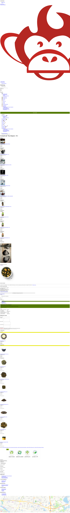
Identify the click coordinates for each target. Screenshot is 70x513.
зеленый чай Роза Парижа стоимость (39, 447)
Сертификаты (4, 105)
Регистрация (3, 2)
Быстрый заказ (2, 158)
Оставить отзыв (2, 330)
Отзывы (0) (3, 302)
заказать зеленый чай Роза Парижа (22, 447)
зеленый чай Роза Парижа (5, 447)
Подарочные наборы (5, 104)
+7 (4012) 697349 (2, 81)
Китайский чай (5, 94)
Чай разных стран (4, 115)
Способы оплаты (5, 107)
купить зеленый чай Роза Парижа (13, 447)
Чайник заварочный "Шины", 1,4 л (4, 154)
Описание (3, 301)
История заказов (4, 489)
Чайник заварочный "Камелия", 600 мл (5, 185)
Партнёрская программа (5, 485)
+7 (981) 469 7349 (2, 82)
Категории (3, 114)
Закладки (3, 490)
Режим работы (5, 109)
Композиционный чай (6, 117)
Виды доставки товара (6, 108)
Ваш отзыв (1, 321)
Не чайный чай (4, 118)
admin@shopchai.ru (4, 83)
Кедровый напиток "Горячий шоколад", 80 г (5, 206)
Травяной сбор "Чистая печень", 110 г (5, 237)
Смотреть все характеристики (4, 291)
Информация (4, 106)
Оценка (1, 317)
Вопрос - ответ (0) (4, 303)
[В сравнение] (0, 147)
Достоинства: (2, 324)
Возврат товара (4, 481)
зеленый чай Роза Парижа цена (30, 447)
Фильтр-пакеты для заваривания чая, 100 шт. (5, 164)
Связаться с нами (4, 480)
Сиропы (4, 102)
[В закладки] (0, 156)
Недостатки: (1, 327)
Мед (4, 103)
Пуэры (4, 95)
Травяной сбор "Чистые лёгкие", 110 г (5, 227)
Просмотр (2, 138)
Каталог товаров (35, 112)
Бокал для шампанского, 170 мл (4, 175)
